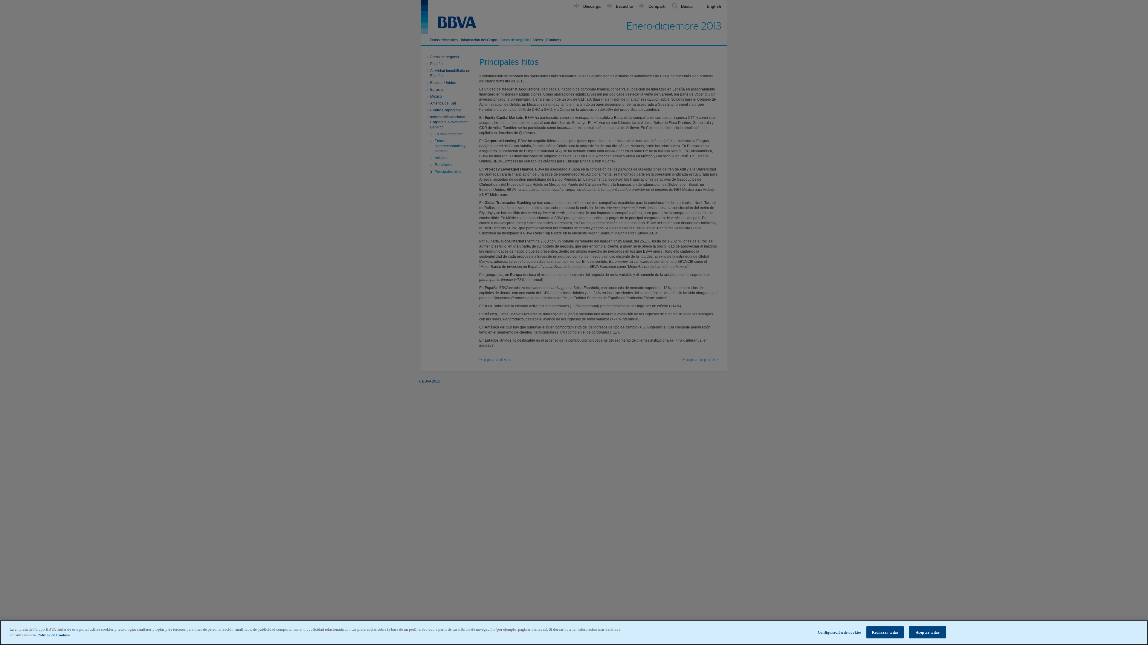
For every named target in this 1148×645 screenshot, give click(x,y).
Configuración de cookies (839, 632)
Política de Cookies (53, 635)
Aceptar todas (928, 632)
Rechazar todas (885, 632)
